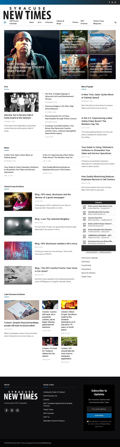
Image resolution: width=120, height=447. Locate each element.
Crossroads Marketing (43, 443)
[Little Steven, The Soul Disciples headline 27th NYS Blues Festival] (32, 54)
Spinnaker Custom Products (54, 421)
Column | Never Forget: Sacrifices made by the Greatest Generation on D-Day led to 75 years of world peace (69, 321)
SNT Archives (84, 22)
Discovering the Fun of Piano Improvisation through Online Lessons (61, 117)
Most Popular (87, 87)
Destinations (86, 269)
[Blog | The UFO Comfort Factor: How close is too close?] (18, 275)
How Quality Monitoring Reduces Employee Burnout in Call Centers (57, 168)
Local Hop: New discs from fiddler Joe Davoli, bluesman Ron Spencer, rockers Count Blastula (101, 67)
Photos (75, 22)
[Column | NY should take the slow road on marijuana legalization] (69, 341)
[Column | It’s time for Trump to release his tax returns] (50, 341)
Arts (39, 22)
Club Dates (85, 262)
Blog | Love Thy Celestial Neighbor (52, 219)
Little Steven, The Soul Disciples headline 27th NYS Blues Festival (25, 67)
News (32, 22)
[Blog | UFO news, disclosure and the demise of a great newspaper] (18, 201)
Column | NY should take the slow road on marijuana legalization (67, 353)
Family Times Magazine (98, 22)
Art (64, 62)
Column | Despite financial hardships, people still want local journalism (100, 43)
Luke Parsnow (94, 50)
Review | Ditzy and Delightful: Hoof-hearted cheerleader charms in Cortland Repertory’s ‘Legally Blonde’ (73, 41)
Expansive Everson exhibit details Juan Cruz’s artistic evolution (73, 69)
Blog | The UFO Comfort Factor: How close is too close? (56, 269)
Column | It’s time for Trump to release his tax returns (49, 352)
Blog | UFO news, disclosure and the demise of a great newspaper (53, 196)
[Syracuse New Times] (27, 13)
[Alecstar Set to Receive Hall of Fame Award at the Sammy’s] (21, 102)
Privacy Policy (105, 424)
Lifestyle (49, 22)
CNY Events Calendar (14, 22)
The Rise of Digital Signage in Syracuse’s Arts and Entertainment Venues (59, 96)
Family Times (86, 277)
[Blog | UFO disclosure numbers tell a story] (18, 251)
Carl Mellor (66, 75)
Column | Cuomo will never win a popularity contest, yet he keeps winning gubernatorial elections (49, 319)
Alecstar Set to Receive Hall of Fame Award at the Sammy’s (18, 116)
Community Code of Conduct (54, 392)
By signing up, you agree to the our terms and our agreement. (99, 424)
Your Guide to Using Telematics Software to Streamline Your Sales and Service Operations (21, 169)
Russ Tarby (10, 75)
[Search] (115, 22)
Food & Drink (86, 265)
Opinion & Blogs (60, 22)
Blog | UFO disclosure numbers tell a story (56, 243)
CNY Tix (46, 417)
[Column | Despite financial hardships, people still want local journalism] (21, 310)
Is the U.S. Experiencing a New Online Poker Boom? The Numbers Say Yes (58, 156)
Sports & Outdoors (88, 273)
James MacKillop (68, 50)
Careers (46, 400)
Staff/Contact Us (50, 396)
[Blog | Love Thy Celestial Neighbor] (18, 226)
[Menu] (5, 22)
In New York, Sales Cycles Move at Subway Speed (18, 156)
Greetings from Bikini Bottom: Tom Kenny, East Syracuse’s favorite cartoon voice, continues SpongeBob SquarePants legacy (60, 129)
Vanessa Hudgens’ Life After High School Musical (59, 107)
